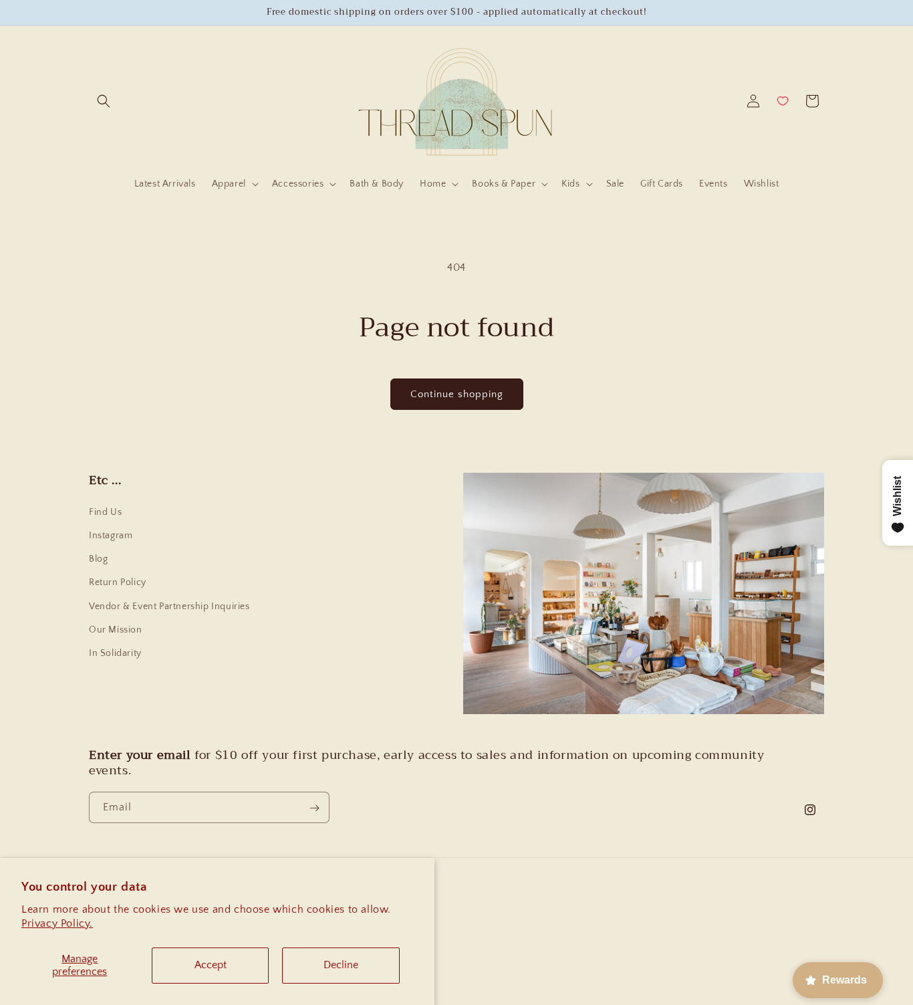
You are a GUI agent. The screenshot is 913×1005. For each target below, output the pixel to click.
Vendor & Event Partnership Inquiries (169, 606)
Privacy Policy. (57, 923)
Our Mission (115, 630)
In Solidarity (115, 653)
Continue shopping (456, 394)
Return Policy (117, 582)
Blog (98, 559)
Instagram (110, 535)
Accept (210, 965)
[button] (103, 101)
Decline (340, 965)
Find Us (105, 512)
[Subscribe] (314, 808)
